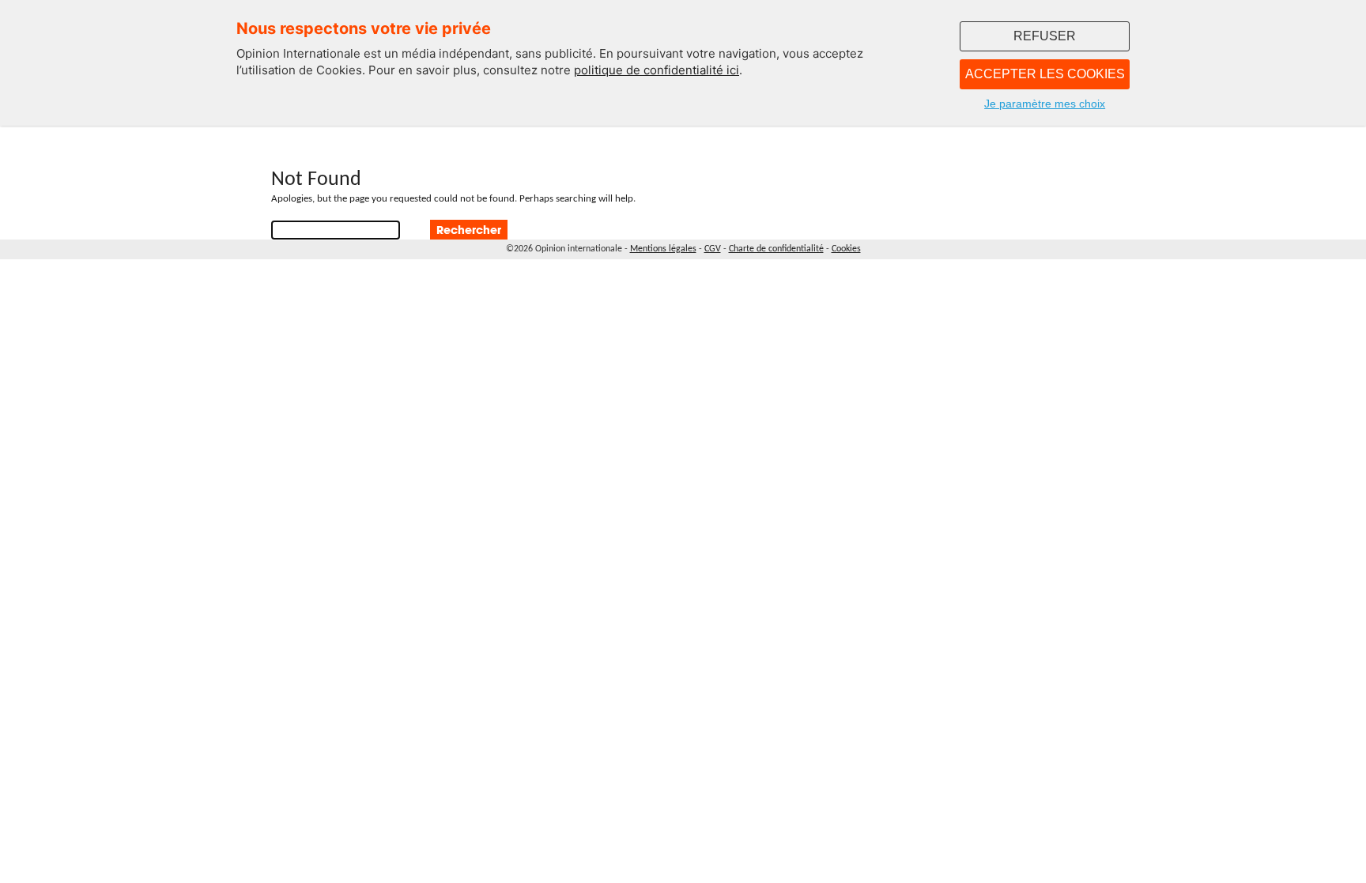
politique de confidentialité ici (656, 69)
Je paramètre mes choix (1044, 103)
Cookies (846, 249)
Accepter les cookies (1045, 74)
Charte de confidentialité (776, 249)
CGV (712, 249)
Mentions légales (663, 249)
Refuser (1044, 36)
